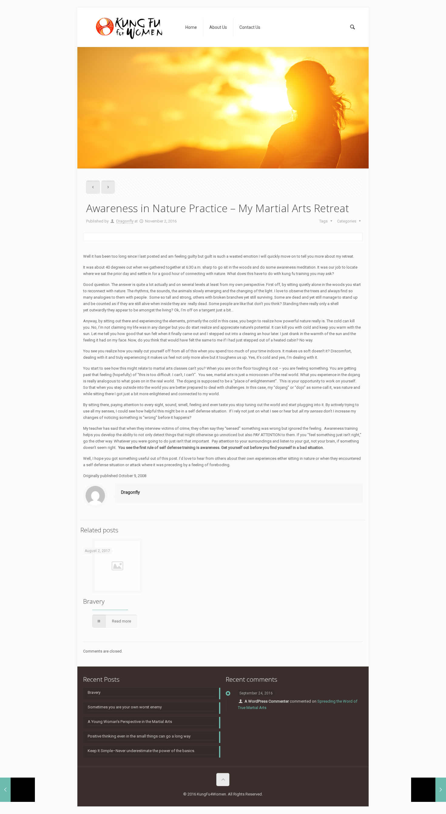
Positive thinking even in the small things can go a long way (139, 736)
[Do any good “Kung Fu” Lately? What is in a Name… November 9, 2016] (428, 790)
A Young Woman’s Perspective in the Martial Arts (130, 721)
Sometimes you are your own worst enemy (125, 707)
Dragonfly (124, 221)
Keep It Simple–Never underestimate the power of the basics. (141, 750)
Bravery (94, 601)
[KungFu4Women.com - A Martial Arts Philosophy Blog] (129, 27)
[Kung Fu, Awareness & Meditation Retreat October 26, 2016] (17, 790)
